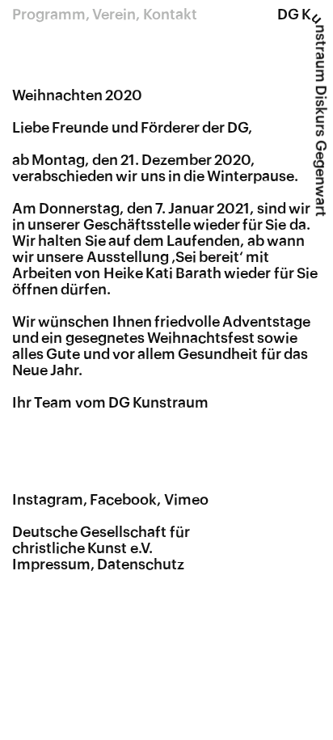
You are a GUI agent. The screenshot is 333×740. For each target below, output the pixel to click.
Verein (114, 14)
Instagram (47, 500)
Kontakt (170, 14)
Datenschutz (140, 564)
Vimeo (186, 500)
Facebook (123, 500)
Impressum (51, 564)
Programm (49, 14)
